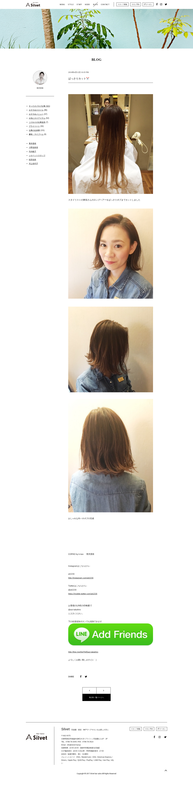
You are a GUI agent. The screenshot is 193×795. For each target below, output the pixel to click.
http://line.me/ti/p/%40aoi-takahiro (83, 652)
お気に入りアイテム (37, 118)
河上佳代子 (33, 164)
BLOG (95, 4)
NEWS (87, 4)
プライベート (34, 126)
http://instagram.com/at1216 (80, 578)
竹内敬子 (32, 151)
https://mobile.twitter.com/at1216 (82, 594)
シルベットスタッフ (37, 155)
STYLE (71, 4)
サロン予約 (135, 4)
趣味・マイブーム (36, 134)
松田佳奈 (32, 160)
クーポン (149, 4)
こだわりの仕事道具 (37, 122)
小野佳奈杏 (33, 147)
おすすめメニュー (36, 114)
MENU (62, 4)
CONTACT (105, 4)
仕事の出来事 (34, 130)
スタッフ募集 (122, 4)
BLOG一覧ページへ (96, 697)
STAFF (79, 4)
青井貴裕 (32, 143)
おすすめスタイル (36, 110)
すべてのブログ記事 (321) (39, 106)
